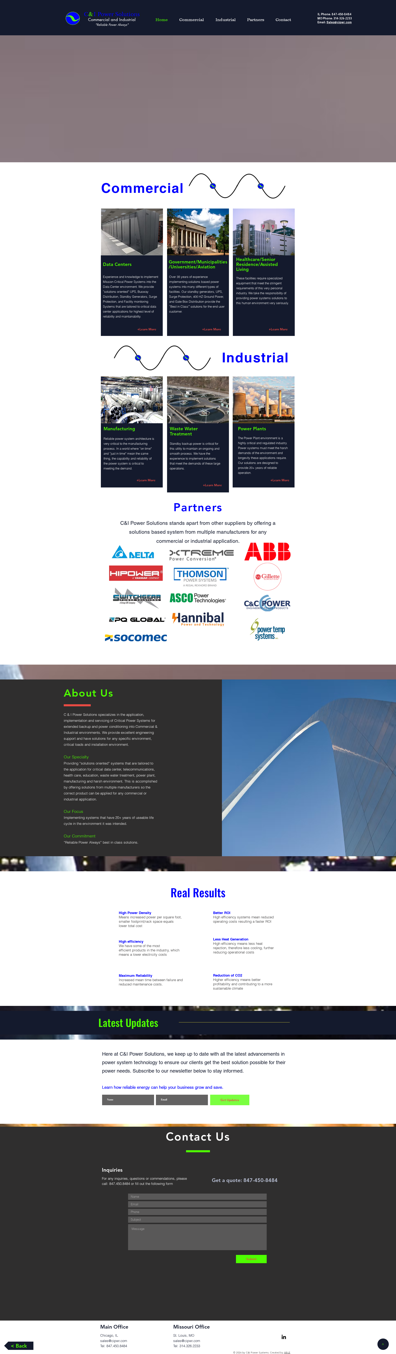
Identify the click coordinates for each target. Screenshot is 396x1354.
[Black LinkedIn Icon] (284, 1337)
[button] (283, 19)
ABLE (287, 1352)
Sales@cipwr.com (339, 22)
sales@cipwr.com (113, 1341)
